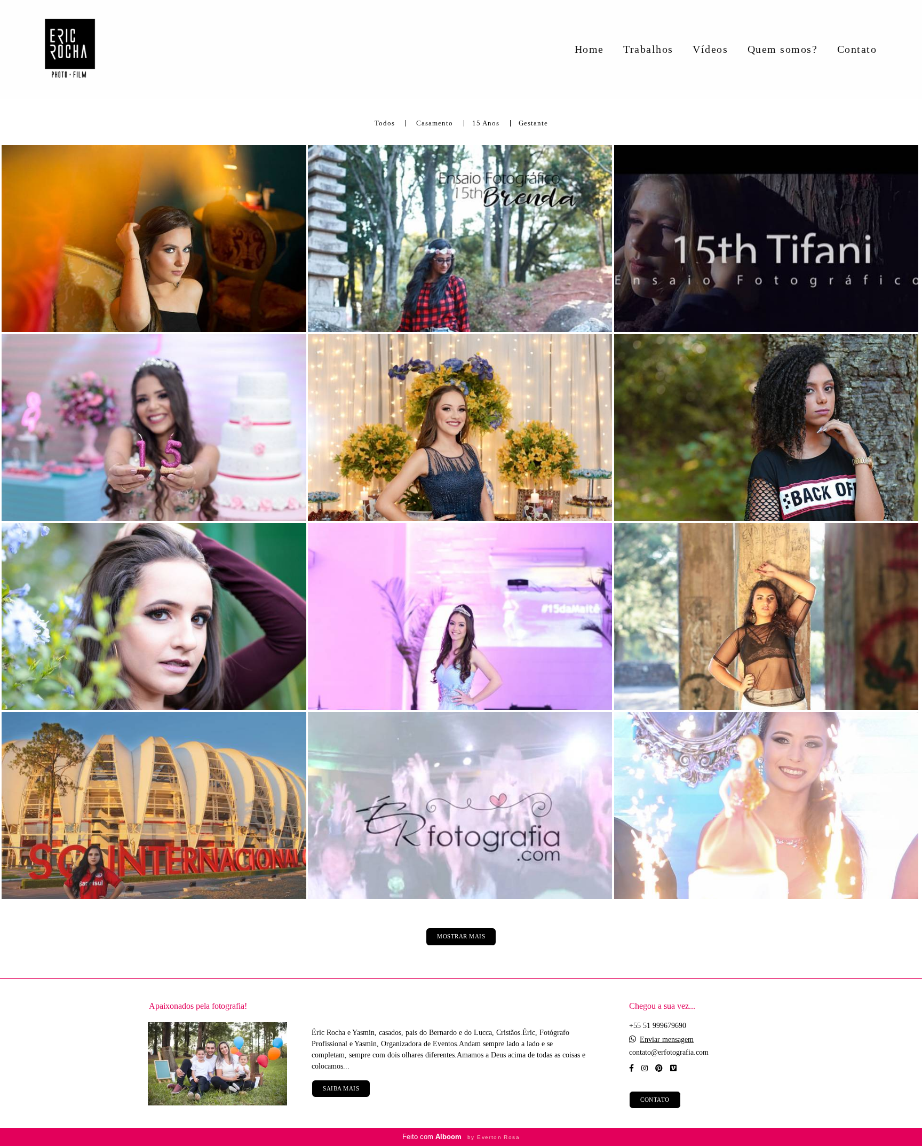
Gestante (533, 123)
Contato (857, 49)
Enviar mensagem (667, 1040)
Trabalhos (648, 49)
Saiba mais (341, 1088)
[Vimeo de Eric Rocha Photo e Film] (673, 1068)
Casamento (434, 123)
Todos (385, 123)
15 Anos (485, 123)
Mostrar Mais (461, 936)
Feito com (461, 1137)
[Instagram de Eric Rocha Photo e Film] (644, 1068)
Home (589, 49)
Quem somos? (783, 49)
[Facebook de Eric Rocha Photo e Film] (631, 1068)
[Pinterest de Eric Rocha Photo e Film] (659, 1068)
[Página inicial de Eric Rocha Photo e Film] (73, 49)
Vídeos (710, 49)
